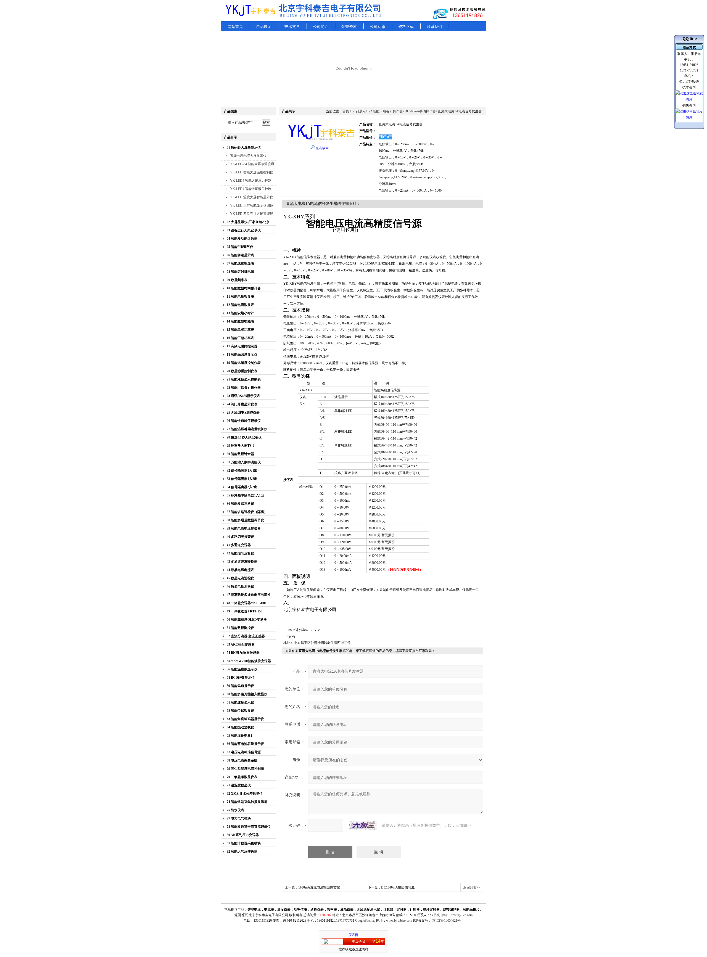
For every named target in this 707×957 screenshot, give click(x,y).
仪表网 (353, 935)
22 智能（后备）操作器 (385, 111)
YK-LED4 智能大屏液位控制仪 (250, 189)
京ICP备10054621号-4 (447, 920)
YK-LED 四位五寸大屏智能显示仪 (251, 214)
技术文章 (292, 27)
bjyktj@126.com (462, 915)
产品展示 (263, 27)
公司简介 (320, 27)
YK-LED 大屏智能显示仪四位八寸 (251, 206)
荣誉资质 (349, 27)
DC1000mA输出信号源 (398, 887)
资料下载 (406, 27)
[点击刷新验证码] (362, 825)
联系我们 (434, 27)
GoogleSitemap (365, 920)
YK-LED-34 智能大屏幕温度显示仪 (252, 164)
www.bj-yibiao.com (399, 920)
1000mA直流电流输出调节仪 (319, 887)
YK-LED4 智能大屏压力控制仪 (250, 181)
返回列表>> (471, 887)
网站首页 (235, 27)
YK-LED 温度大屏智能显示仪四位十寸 (251, 197)
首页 (345, 111)
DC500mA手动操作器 (420, 111)
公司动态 (377, 27)
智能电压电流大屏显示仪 (248, 156)
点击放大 (322, 148)
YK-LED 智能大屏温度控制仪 (251, 172)
